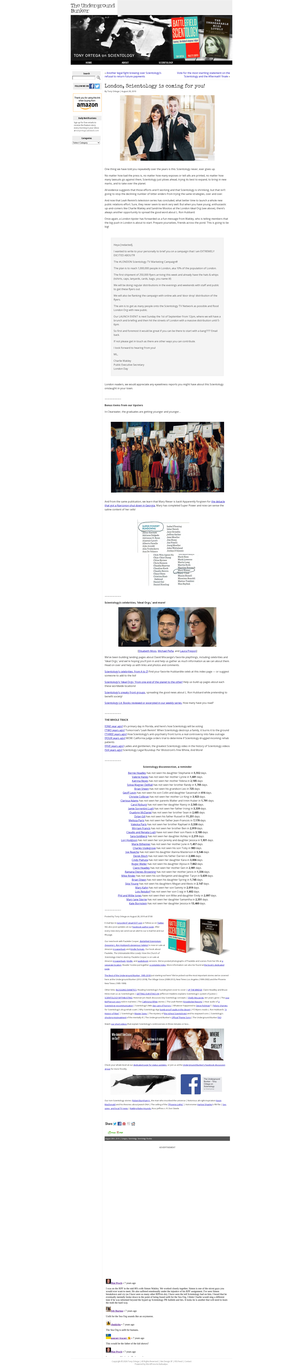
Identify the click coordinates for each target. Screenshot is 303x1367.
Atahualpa (162, 1364)
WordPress (151, 1364)
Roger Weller (139, 864)
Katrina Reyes (140, 781)
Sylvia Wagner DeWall (140, 785)
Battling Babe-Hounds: (140, 1108)
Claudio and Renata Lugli (141, 832)
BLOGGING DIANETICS (126, 989)
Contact (187, 1361)
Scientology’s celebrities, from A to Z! (126, 671)
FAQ (219, 1017)
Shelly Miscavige (196, 997)
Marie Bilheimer (141, 844)
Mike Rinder (128, 875)
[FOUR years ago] (115, 738)
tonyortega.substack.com (87, 130)
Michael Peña (166, 651)
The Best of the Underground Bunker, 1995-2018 (127, 975)
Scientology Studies (145, 1139)
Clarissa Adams (129, 800)
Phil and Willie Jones (130, 895)
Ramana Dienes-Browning (140, 872)
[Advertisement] (174, 7)
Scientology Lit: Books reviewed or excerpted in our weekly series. (143, 703)
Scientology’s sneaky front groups (125, 692)
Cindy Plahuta (140, 860)
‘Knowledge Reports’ (192, 1001)
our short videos (119, 1024)
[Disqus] (167, 1236)
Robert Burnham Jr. (141, 1100)
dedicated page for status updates (150, 1064)
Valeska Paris (139, 824)
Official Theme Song (181, 1017)
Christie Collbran (139, 796)
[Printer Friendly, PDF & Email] (115, 1133)
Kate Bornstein (138, 903)
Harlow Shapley (204, 1104)
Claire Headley (141, 868)
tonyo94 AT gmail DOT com (129, 922)
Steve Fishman (203, 1005)
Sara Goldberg (138, 836)
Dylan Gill (139, 816)
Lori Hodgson (129, 840)
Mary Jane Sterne (136, 899)
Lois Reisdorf (143, 891)
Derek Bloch (140, 856)
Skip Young (132, 883)
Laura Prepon (188, 651)
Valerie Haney (140, 777)
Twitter (160, 922)
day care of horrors (161, 1005)
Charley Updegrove (144, 848)
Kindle (130, 961)
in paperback (119, 949)
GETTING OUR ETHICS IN (148, 993)
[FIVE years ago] (114, 746)
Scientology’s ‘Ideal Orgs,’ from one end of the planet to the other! (144, 682)
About (125, 62)
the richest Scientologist (175, 1013)
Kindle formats (137, 949)
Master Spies (140, 1013)
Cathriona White (150, 1001)
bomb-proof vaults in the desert (175, 1009)
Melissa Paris (136, 820)
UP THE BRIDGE (195, 989)
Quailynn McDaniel (140, 812)
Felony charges (220, 1005)
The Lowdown (93, 66)
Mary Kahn (141, 887)
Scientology (166, 62)
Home (89, 62)
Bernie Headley (137, 773)
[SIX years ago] (113, 750)
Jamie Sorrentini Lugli (141, 808)
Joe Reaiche (132, 852)
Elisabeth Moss (148, 651)
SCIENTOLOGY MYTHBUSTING (118, 997)
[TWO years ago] (115, 730)
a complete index (157, 965)
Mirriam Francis (141, 828)
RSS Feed (178, 1361)
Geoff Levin (129, 792)
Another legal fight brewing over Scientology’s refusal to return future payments (133, 74)
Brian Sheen (141, 788)
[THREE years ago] (116, 734)
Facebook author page (143, 926)
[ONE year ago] (114, 726)
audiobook (143, 961)
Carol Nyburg (139, 804)
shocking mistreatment (115, 1017)
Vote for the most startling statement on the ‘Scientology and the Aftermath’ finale (203, 74)
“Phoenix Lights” (175, 1104)
